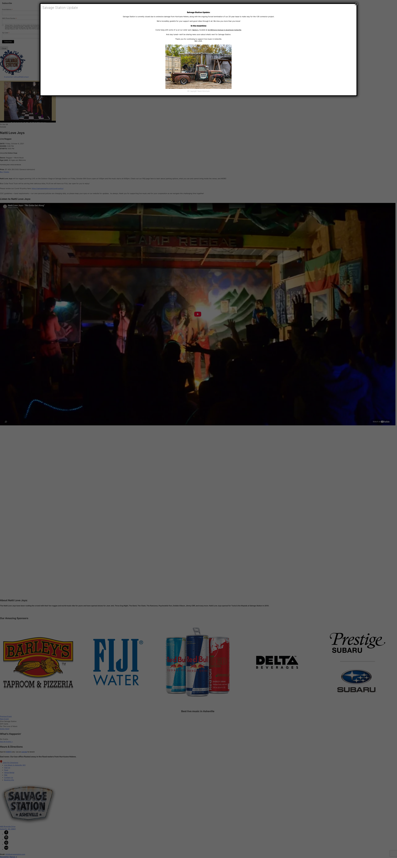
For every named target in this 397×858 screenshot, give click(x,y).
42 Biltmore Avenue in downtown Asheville (224, 30)
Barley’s (195, 30)
